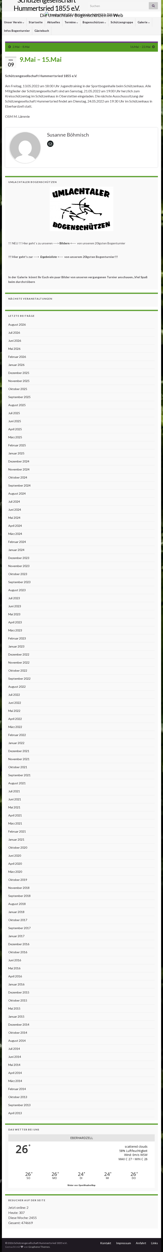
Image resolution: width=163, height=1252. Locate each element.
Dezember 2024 (18, 461)
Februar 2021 (17, 831)
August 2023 (17, 590)
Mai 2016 (14, 968)
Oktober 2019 (17, 879)
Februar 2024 (17, 542)
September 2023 (19, 582)
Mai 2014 (14, 1065)
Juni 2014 (14, 1056)
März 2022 (15, 727)
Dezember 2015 (18, 992)
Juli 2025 (14, 413)
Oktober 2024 (17, 477)
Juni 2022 (14, 702)
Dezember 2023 (18, 558)
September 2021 (19, 775)
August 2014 (17, 1040)
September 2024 (19, 485)
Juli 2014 (14, 1048)
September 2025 (19, 397)
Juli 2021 (14, 791)
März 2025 (15, 437)
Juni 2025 (14, 421)
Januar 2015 (16, 1016)
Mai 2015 (14, 1008)
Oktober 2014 (17, 1032)
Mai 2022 (14, 710)
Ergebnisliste (48, 257)
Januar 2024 (16, 550)
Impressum (123, 1243)
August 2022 (17, 686)
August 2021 (17, 783)
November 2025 (19, 381)
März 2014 (15, 1081)
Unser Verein (13, 22)
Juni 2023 (14, 606)
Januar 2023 (16, 646)
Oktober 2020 (17, 847)
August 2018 (17, 904)
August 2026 (17, 324)
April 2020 (15, 863)
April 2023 (15, 622)
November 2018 (19, 888)
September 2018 (19, 896)
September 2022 (19, 678)
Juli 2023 (14, 598)
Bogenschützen (93, 22)
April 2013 (15, 1113)
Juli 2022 (14, 694)
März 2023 (15, 630)
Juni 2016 (14, 960)
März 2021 (15, 823)
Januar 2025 (16, 453)
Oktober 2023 (17, 574)
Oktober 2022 (17, 670)
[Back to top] (153, 1242)
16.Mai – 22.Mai (140, 46)
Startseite (36, 22)
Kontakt (105, 1243)
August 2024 (17, 493)
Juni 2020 (14, 855)
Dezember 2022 (18, 654)
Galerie (143, 22)
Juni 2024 (14, 509)
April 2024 (15, 525)
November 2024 (19, 469)
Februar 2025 (17, 445)
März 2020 (15, 871)
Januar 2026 (16, 365)
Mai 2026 (14, 348)
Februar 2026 (17, 356)
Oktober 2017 (17, 920)
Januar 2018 (16, 912)
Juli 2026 (14, 332)
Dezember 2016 (18, 944)
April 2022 (15, 719)
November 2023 (19, 566)
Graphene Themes (39, 1246)
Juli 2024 (14, 501)
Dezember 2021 (18, 751)
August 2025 (17, 405)
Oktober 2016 (17, 952)
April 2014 (15, 1073)
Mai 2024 (14, 517)
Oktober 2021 (17, 767)
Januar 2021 (16, 839)
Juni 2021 (14, 799)
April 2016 (15, 976)
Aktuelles (53, 22)
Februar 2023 (17, 638)
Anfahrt (141, 1243)
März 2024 (15, 533)
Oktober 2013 (17, 1097)
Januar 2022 (16, 743)
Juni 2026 (14, 340)
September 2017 (19, 928)
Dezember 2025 (18, 373)
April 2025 (15, 429)
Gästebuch (41, 30)
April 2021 (15, 815)
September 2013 (19, 1105)
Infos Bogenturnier (17, 30)
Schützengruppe (122, 22)
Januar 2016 (16, 984)
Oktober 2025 (17, 389)
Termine (70, 22)
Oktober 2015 (17, 1000)
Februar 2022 (17, 735)
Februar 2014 (17, 1089)
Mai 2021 (14, 807)
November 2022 (19, 662)
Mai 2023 (14, 614)
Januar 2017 (16, 936)
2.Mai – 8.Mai (21, 46)
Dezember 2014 (18, 1024)
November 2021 (19, 759)
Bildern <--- (67, 243)
